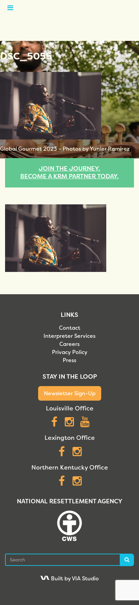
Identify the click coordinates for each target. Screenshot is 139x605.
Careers (69, 344)
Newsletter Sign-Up (69, 393)
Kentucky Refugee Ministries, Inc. (69, 20)
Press (69, 360)
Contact (69, 327)
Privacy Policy (69, 352)
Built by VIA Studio (74, 578)
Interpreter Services (69, 335)
